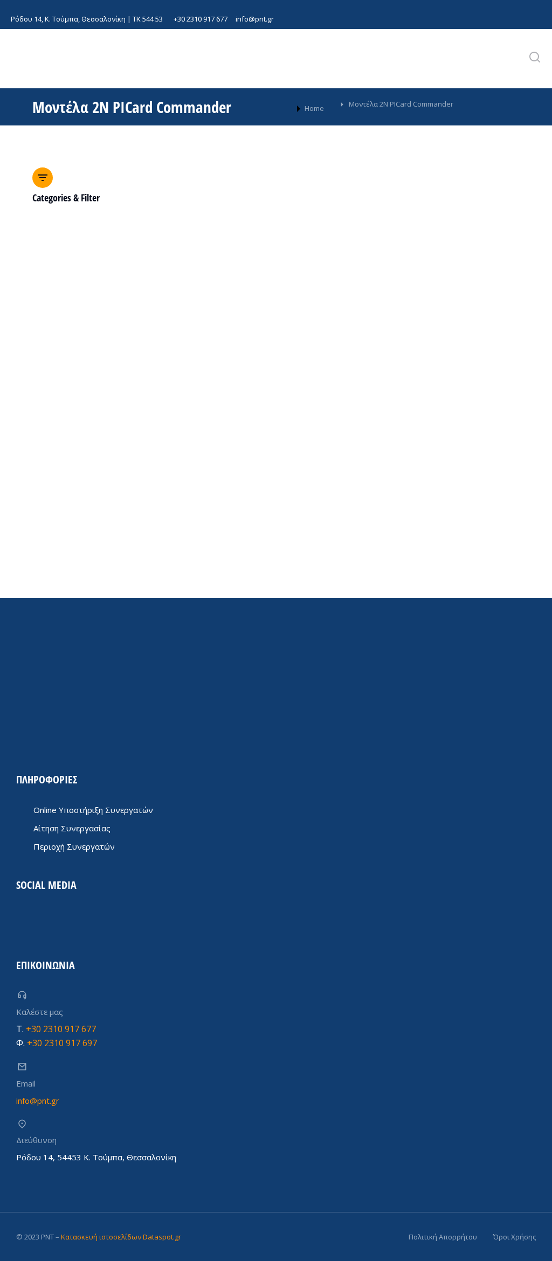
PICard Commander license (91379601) (113, 454)
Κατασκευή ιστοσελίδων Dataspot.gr (121, 1237)
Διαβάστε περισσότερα (72, 497)
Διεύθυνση (36, 1139)
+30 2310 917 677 (200, 19)
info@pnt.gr (255, 19)
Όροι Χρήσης (514, 1237)
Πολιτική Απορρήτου (443, 1237)
